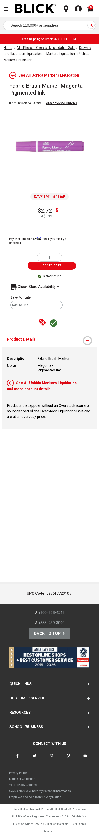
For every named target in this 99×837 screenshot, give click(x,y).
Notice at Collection (22, 779)
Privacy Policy (18, 773)
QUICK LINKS (20, 684)
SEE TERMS (70, 39)
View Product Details (61, 102)
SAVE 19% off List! (49, 197)
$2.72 (45, 210)
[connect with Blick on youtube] (85, 759)
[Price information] (43, 322)
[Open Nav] (6, 9)
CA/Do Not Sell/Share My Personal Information (40, 791)
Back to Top (47, 633)
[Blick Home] (35, 9)
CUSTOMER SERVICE (27, 698)
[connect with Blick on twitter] (34, 759)
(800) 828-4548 (51, 612)
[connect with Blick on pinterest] (68, 759)
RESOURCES (20, 712)
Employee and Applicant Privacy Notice (35, 797)
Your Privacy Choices (23, 785)
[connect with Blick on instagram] (51, 759)
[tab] (49, 339)
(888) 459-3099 (51, 623)
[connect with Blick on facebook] (17, 759)
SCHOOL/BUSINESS (26, 727)
